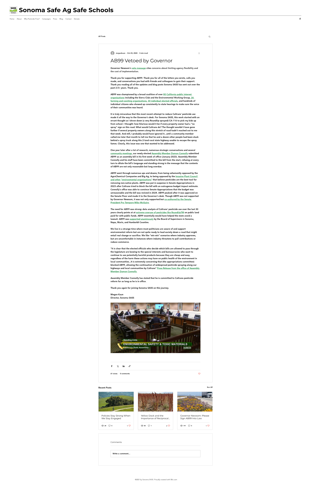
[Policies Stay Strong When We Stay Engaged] (116, 401)
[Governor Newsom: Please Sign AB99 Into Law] (194, 401)
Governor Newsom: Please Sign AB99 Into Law (194, 417)
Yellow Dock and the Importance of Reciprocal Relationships (154, 417)
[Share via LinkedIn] (123, 366)
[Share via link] (129, 366)
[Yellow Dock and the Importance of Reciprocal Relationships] (155, 401)
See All (210, 387)
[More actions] (199, 53)
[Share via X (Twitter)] (118, 366)
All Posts (101, 36)
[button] (209, 36)
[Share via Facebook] (112, 366)
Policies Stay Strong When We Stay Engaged (115, 417)
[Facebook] (300, 19)
